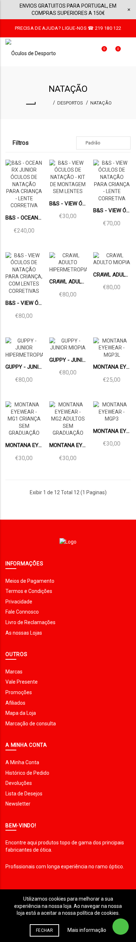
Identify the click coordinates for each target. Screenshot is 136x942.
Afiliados (15, 703)
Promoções (18, 692)
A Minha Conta (22, 762)
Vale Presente (21, 682)
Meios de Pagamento (29, 581)
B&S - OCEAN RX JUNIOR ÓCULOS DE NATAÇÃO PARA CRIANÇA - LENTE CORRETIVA (24, 217)
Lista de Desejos (23, 793)
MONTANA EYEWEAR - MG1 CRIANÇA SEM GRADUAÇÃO (24, 445)
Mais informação (86, 930)
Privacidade (18, 602)
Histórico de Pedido (27, 773)
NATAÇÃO (101, 103)
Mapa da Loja (20, 713)
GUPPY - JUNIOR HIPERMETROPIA (24, 367)
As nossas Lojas (23, 633)
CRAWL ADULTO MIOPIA (112, 274)
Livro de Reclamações (30, 622)
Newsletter (17, 804)
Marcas (13, 672)
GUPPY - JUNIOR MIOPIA (68, 360)
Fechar (44, 930)
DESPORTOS (70, 103)
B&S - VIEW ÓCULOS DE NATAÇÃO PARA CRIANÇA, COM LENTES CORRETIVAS (24, 303)
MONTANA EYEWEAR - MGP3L (112, 367)
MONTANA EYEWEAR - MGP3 (112, 431)
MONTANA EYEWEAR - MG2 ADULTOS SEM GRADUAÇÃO (68, 445)
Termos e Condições (28, 591)
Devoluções (18, 783)
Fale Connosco (22, 612)
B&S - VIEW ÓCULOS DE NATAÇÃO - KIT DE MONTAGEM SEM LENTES (68, 203)
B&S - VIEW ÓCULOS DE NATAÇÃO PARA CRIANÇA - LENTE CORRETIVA (112, 210)
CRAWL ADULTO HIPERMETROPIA (68, 281)
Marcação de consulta (30, 723)
